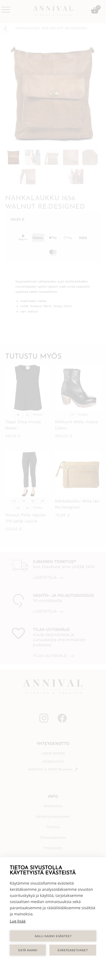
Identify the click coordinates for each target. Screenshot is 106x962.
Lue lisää (17, 921)
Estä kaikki (27, 950)
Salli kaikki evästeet (53, 936)
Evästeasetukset (73, 950)
